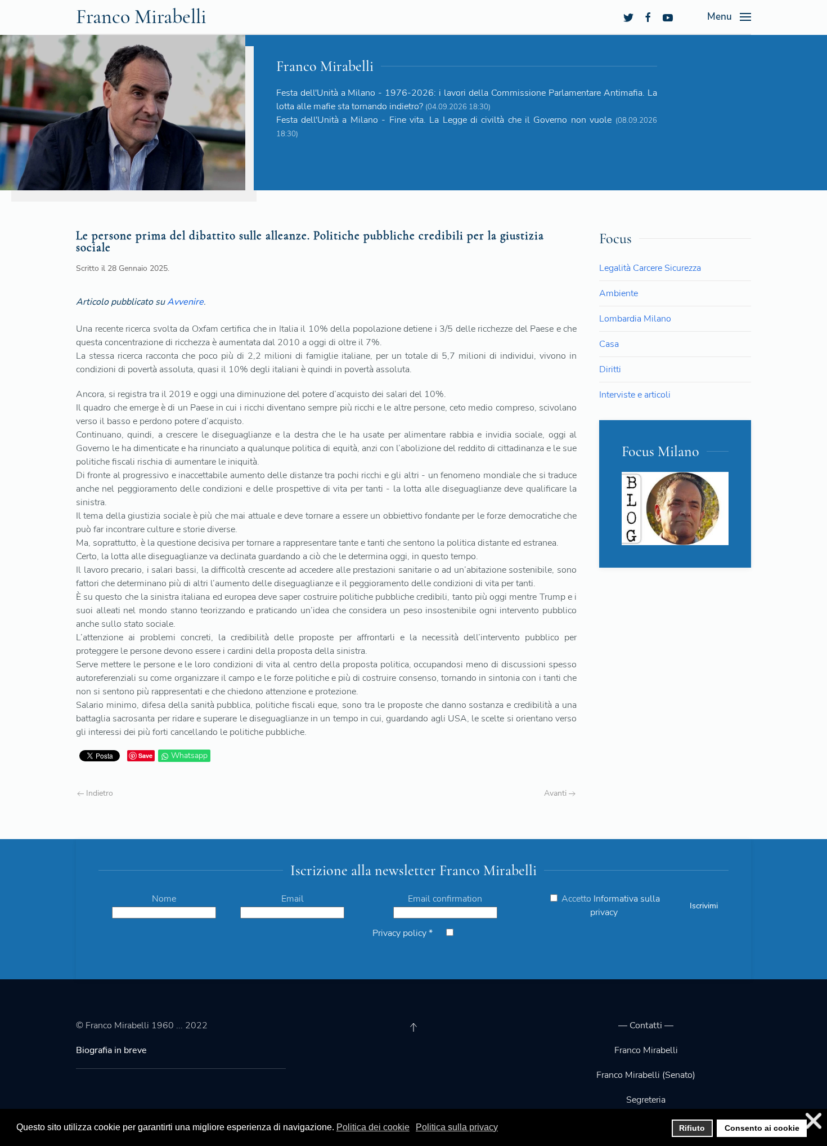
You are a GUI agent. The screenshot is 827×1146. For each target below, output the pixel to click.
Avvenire (185, 302)
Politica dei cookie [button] (373, 1127)
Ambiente (618, 293)
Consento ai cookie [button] (762, 1127)
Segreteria (646, 1100)
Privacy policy (402, 933)
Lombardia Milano (635, 319)
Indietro (98, 793)
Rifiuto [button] (692, 1127)
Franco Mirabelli (141, 17)
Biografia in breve (111, 1050)
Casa (609, 344)
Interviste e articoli (635, 395)
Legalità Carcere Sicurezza (650, 268)
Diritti (610, 369)
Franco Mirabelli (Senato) (645, 1075)
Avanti (556, 793)
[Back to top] (413, 1027)
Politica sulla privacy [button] (457, 1127)
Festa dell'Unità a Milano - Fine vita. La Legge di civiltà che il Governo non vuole (444, 120)
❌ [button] (813, 1121)
